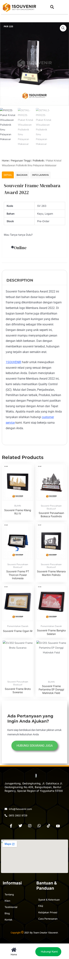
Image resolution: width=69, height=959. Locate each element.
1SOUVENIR (13, 362)
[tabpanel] (34, 218)
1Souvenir (53, 932)
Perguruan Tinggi (21, 160)
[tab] (8, 174)
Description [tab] (19, 280)
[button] (52, 7)
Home (5, 160)
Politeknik (38, 160)
